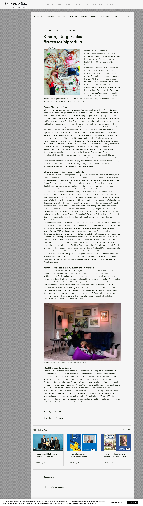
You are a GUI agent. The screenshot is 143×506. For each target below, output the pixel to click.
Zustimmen (132, 502)
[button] (129, 16)
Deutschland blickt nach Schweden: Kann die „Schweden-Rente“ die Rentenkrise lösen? (46, 455)
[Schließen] (140, 502)
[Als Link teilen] (60, 412)
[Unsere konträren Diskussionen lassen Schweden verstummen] (82, 442)
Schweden (61, 16)
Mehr (115, 16)
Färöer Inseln (104, 16)
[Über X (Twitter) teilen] (50, 412)
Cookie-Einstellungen (117, 502)
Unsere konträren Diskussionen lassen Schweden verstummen (80, 455)
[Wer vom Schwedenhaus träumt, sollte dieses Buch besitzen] (116, 442)
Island (93, 16)
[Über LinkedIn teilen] (55, 412)
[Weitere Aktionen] (120, 30)
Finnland (84, 16)
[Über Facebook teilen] (45, 412)
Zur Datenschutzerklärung (87, 503)
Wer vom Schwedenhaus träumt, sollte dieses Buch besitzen (115, 455)
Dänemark (50, 16)
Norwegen (73, 16)
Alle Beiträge (37, 16)
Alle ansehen (127, 430)
